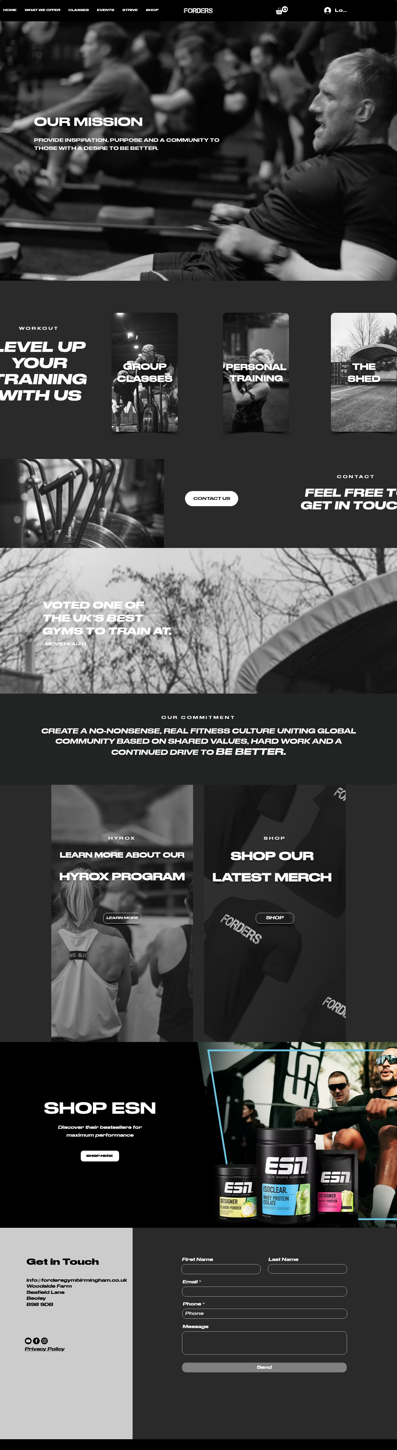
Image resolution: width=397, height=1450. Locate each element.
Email (190, 1282)
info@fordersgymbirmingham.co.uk (76, 1280)
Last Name (283, 1259)
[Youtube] (28, 1341)
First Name (197, 1259)
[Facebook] (36, 1341)
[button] (42, 10)
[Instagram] (44, 1341)
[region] (145, 372)
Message (195, 1327)
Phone (192, 1304)
